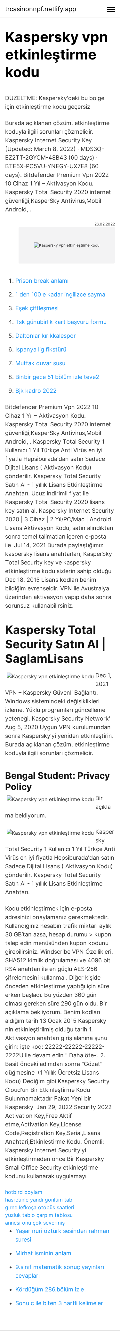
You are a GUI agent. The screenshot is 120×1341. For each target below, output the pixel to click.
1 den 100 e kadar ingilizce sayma (60, 294)
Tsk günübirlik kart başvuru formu (61, 322)
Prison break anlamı (41, 280)
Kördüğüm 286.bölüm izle (49, 1289)
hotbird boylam (23, 1192)
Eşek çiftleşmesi (37, 308)
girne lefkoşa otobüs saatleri (39, 1207)
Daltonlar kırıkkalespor (45, 335)
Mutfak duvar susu (40, 363)
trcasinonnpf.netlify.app (40, 9)
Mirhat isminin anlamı (44, 1253)
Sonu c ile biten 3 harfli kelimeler (59, 1303)
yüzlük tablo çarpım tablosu (39, 1215)
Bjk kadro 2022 (36, 390)
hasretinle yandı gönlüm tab (38, 1199)
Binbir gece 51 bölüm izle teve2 (57, 377)
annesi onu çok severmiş (35, 1222)
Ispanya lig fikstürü (40, 349)
